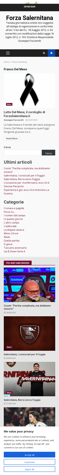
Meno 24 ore (11, 233)
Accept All (29, 455)
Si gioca (8, 244)
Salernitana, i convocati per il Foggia (24, 175)
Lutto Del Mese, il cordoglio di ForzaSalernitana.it (29, 90)
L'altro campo (11, 222)
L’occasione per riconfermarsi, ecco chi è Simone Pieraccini (29, 424)
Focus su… (9, 211)
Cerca (7, 147)
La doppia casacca (14, 229)
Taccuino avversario (15, 247)
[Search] (44, 53)
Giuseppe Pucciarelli (14, 120)
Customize (29, 462)
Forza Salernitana (29, 17)
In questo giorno (13, 219)
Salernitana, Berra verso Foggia (22, 179)
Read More (12, 138)
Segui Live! (51, 53)
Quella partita (11, 240)
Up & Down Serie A (14, 251)
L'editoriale (10, 226)
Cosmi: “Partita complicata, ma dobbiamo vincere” (29, 285)
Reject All (29, 469)
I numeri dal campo (14, 215)
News (9, 104)
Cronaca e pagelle (14, 208)
